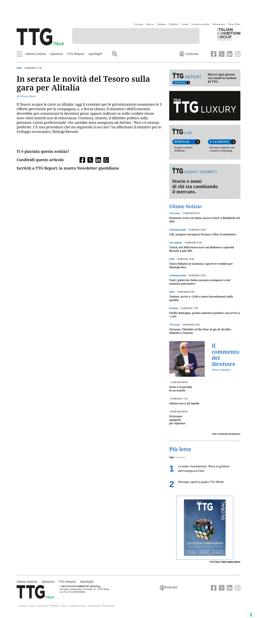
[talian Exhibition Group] (228, 34)
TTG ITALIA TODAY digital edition (224, 562)
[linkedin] (229, 54)
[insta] (236, 54)
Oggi (171, 457)
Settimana (180, 457)
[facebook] (213, 54)
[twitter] (221, 54)
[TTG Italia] (40, 36)
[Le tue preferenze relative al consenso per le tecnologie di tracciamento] (251, 614)
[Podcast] (182, 54)
